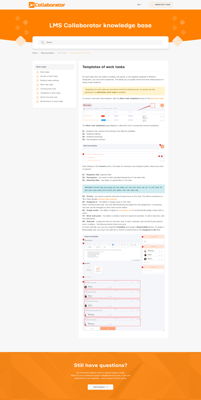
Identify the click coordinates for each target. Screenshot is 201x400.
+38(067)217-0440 (162, 5)
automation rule (125, 210)
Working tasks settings (107, 199)
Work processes (47, 53)
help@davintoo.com (110, 375)
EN (139, 5)
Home (34, 53)
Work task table (157, 98)
